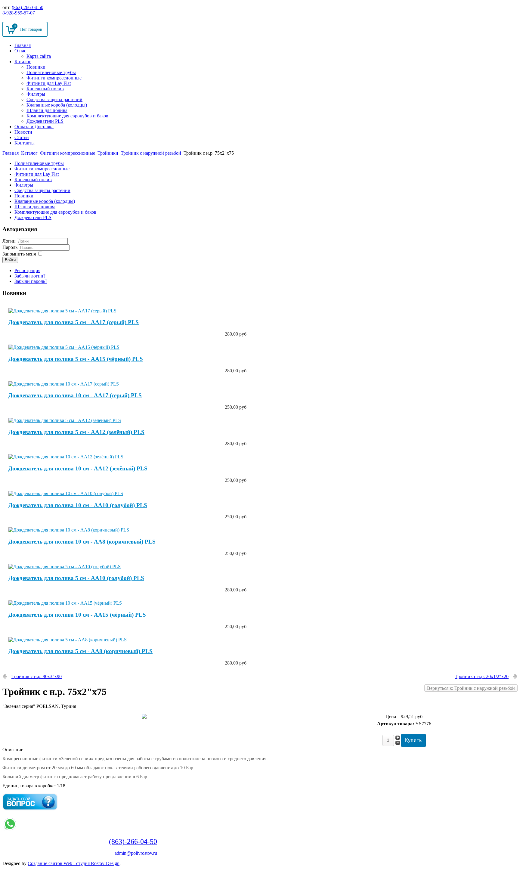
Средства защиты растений (54, 99)
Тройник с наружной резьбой (151, 153)
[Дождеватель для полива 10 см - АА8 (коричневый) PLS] (68, 529)
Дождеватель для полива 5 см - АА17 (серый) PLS (73, 322)
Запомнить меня (19, 253)
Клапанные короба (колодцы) (56, 104)
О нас (20, 50)
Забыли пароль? (30, 281)
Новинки (35, 67)
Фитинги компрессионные (54, 77)
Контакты (24, 142)
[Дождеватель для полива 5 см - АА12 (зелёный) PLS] (64, 420)
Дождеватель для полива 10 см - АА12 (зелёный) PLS (77, 468)
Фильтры (35, 94)
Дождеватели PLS (44, 121)
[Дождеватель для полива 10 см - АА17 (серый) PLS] (63, 383)
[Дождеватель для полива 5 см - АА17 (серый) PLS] (62, 310)
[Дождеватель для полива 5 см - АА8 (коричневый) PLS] (67, 639)
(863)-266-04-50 (27, 7)
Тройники (108, 153)
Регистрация (27, 270)
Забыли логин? (29, 275)
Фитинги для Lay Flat (48, 83)
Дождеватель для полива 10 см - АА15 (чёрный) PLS (77, 615)
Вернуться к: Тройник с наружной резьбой (471, 688)
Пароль (10, 247)
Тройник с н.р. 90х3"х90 (36, 676)
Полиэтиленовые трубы (51, 72)
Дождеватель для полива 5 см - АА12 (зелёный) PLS (76, 432)
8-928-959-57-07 (18, 12)
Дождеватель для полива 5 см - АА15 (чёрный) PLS (75, 359)
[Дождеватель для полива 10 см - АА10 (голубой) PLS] (65, 493)
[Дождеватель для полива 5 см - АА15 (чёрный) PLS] (63, 347)
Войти (10, 260)
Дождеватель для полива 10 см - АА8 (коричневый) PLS (82, 541)
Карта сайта (38, 56)
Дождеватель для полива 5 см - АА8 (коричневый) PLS (80, 651)
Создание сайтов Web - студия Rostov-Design (73, 863)
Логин (9, 240)
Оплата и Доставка (34, 126)
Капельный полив (45, 88)
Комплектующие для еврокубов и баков (67, 115)
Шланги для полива (46, 110)
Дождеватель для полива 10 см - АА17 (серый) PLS (75, 395)
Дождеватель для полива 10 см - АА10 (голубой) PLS (77, 505)
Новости (23, 132)
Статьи (21, 137)
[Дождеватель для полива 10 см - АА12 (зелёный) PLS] (65, 456)
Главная (22, 45)
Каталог (22, 61)
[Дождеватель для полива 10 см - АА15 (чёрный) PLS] (65, 603)
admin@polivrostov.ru (136, 853)
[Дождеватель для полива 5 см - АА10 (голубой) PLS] (64, 566)
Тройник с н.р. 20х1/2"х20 (482, 676)
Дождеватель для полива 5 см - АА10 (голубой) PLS (76, 578)
